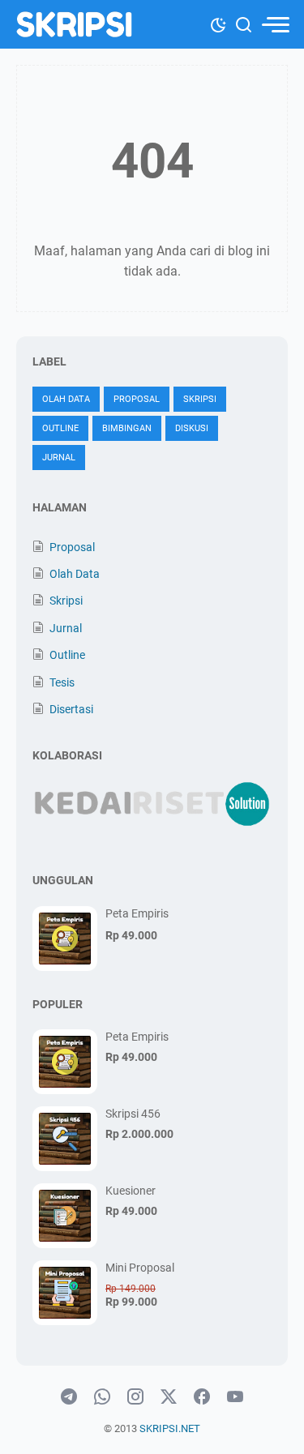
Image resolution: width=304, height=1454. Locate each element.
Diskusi (191, 428)
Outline (60, 428)
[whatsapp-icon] (102, 1397)
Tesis (62, 682)
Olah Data (66, 399)
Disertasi (71, 709)
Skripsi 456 (133, 1113)
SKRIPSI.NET (169, 1428)
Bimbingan (127, 428)
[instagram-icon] (135, 1397)
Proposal (136, 399)
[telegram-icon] (69, 1397)
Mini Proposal (139, 1267)
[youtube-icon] (235, 1397)
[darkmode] (218, 23)
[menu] (275, 24)
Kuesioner (130, 1190)
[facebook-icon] (202, 1397)
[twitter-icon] (168, 1397)
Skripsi (199, 399)
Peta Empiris (137, 913)
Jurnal (58, 457)
